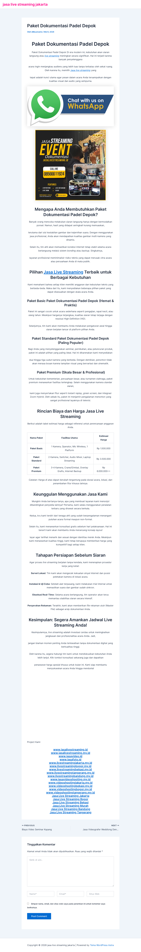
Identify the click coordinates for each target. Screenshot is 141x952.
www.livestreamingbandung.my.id (70, 776)
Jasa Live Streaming (63, 272)
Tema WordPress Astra (102, 945)
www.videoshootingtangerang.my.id (70, 792)
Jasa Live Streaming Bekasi (70, 802)
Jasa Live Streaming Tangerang (70, 812)
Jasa (80, 70)
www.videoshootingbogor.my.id (70, 789)
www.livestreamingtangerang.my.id (70, 772)
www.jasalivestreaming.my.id (70, 753)
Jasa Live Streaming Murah (70, 805)
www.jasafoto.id (70, 759)
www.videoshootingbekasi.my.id (70, 786)
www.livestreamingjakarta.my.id (70, 762)
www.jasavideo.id (70, 756)
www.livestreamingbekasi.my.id (70, 769)
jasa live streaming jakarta (25, 4)
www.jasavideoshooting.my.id (70, 779)
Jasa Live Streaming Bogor (70, 799)
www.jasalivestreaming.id (70, 749)
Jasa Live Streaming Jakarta (70, 795)
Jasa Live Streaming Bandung (70, 809)
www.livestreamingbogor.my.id (70, 766)
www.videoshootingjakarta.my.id (70, 782)
